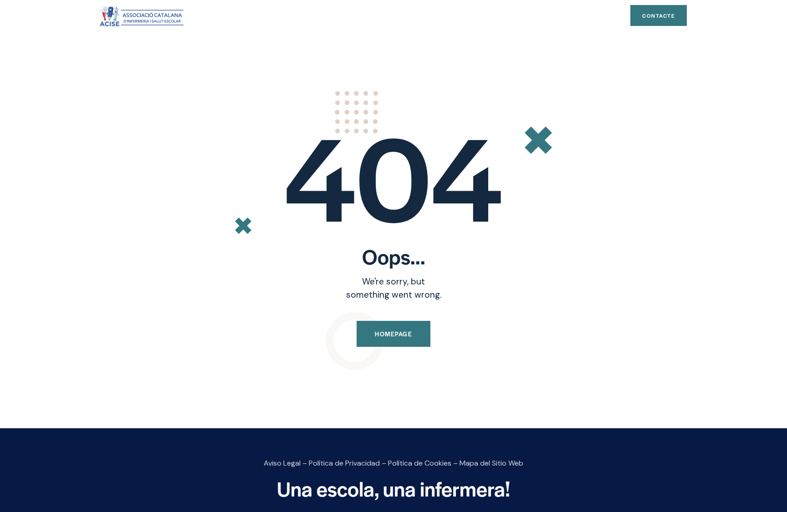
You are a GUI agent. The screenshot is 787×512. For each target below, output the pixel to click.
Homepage (393, 334)
